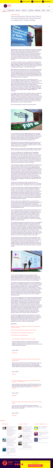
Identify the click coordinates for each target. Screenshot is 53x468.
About (48, 10)
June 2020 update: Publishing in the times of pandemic (24, 339)
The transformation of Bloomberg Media (19, 335)
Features (14, 374)
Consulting (30, 10)
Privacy (16, 461)
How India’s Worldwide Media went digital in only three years (23, 330)
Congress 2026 (10, 10)
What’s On (24, 10)
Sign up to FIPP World (35, 465)
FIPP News (14, 395)
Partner (43, 10)
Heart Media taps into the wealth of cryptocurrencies (22, 332)
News (4, 10)
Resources (18, 10)
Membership (37, 10)
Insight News (14, 352)
